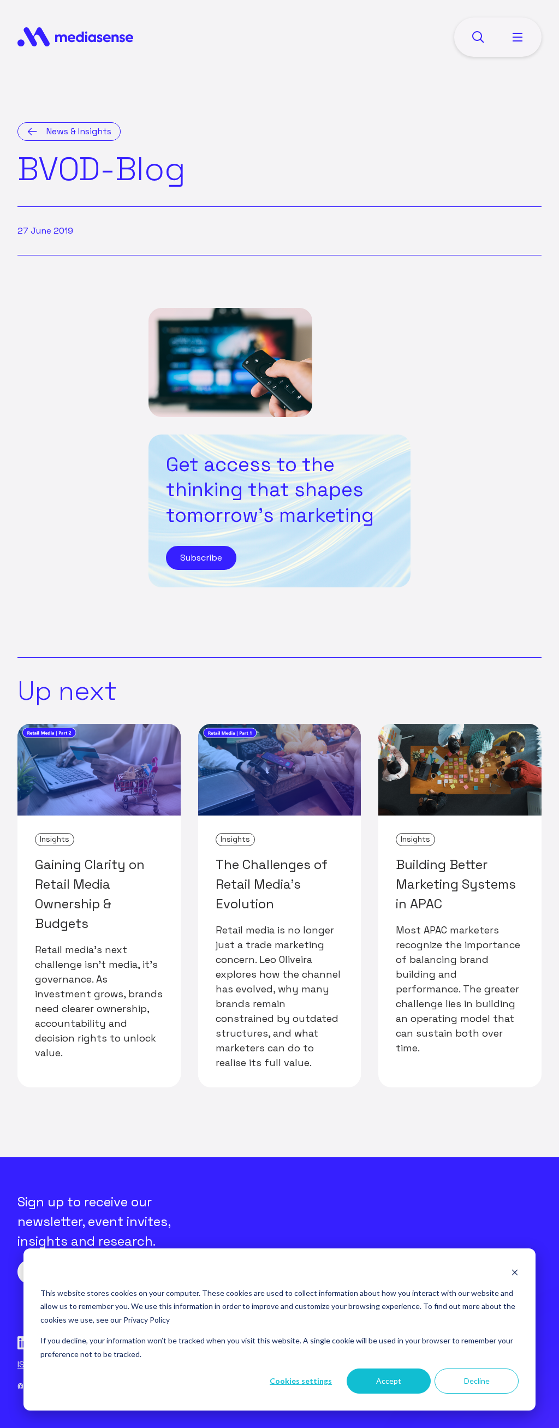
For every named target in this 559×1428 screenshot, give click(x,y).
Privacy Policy (146, 1319)
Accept (388, 1380)
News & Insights (78, 131)
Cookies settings (301, 1380)
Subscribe (201, 557)
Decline (477, 1380)
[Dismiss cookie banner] (515, 1272)
